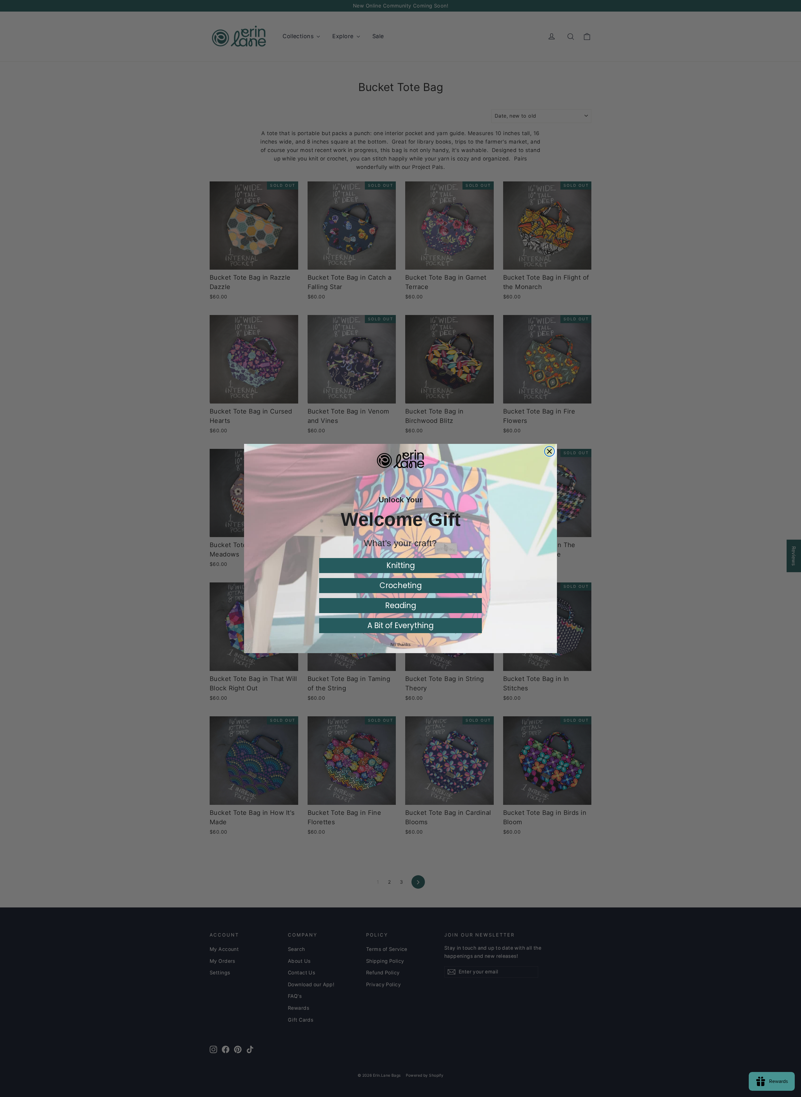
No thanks (400, 644)
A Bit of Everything (400, 625)
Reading (400, 605)
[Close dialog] (549, 451)
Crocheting (401, 585)
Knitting (400, 565)
